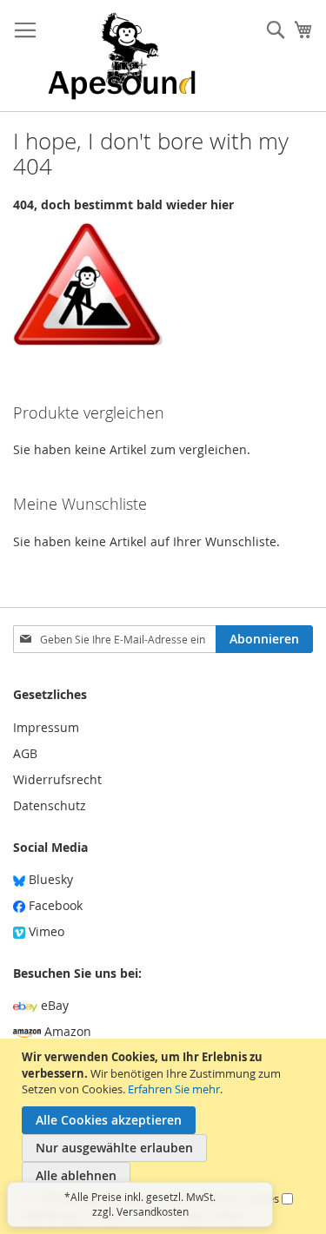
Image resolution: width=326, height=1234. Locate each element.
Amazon (66, 1031)
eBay (53, 1005)
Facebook (54, 905)
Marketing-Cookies (70, 1215)
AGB (25, 753)
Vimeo (44, 931)
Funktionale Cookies (192, 1215)
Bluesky (49, 879)
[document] (165, 1136)
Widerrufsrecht (57, 779)
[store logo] (122, 56)
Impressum (46, 727)
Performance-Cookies (223, 1198)
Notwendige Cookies (93, 1198)
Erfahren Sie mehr (174, 1089)
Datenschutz (49, 805)
